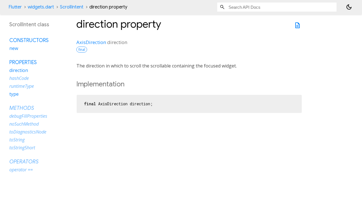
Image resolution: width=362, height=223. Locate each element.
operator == (21, 170)
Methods (21, 108)
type (14, 94)
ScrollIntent (71, 7)
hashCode (19, 78)
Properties (23, 62)
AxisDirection (91, 42)
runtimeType (21, 86)
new (13, 48)
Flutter (15, 7)
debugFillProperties (28, 116)
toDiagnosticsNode (27, 132)
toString (17, 140)
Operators (23, 162)
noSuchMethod (24, 124)
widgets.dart (41, 7)
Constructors (29, 40)
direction (18, 70)
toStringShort (22, 148)
